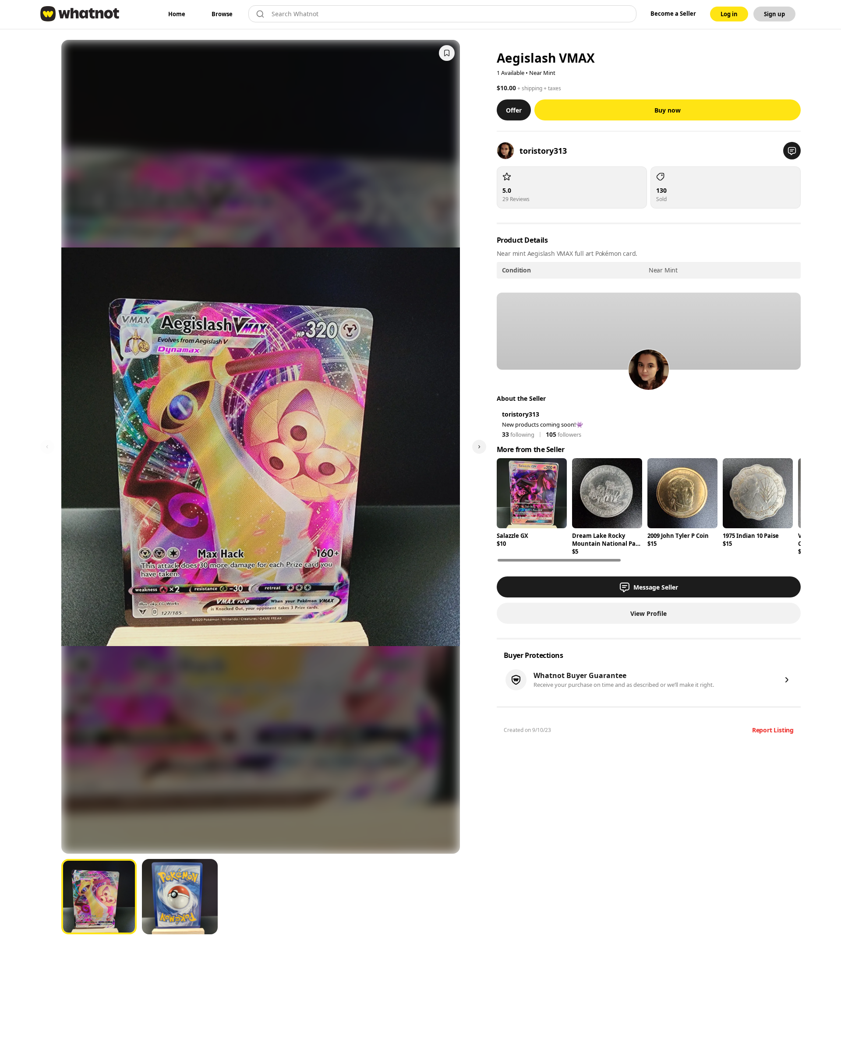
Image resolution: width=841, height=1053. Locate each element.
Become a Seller (673, 14)
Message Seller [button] (655, 587)
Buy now (667, 110)
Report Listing (773, 730)
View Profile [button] (648, 613)
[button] (792, 150)
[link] (177, 14)
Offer (514, 110)
